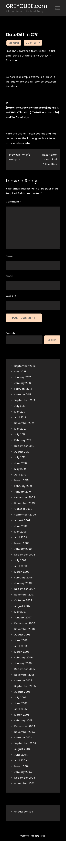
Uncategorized (23, 811)
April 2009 (20, 537)
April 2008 (20, 566)
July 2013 (20, 406)
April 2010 (20, 474)
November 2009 (24, 503)
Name (10, 256)
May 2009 (20, 531)
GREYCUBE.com (26, 6)
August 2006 (22, 634)
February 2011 (22, 440)
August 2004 (22, 749)
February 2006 (23, 657)
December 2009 (24, 497)
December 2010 (24, 446)
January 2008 (23, 583)
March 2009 (22, 543)
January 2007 (23, 617)
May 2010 (20, 469)
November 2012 (24, 423)
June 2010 (20, 463)
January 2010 (22, 491)
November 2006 (24, 629)
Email (9, 276)
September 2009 (25, 514)
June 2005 (21, 703)
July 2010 (20, 457)
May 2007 (20, 612)
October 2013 (22, 394)
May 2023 (20, 371)
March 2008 (22, 572)
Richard (14, 43)
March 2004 (22, 766)
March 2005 (21, 714)
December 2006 (24, 623)
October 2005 (23, 680)
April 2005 (20, 709)
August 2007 (22, 606)
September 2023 (25, 366)
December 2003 (24, 777)
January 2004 (23, 772)
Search (10, 333)
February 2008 (23, 577)
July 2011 (19, 434)
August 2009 (22, 520)
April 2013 (20, 417)
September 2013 (24, 400)
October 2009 (23, 509)
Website (11, 296)
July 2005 (20, 697)
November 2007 (24, 594)
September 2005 (25, 686)
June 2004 (21, 754)
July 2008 (20, 560)
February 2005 (23, 720)
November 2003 (24, 783)
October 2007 (23, 600)
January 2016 (22, 383)
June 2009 (21, 526)
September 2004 (25, 743)
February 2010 (23, 486)
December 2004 (24, 726)
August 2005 (22, 692)
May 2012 (20, 428)
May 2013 (20, 411)
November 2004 (24, 732)
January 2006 (23, 663)
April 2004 (20, 760)
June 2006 (21, 640)
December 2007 (24, 589)
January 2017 (22, 377)
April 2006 (20, 646)
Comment (13, 201)
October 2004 (23, 737)
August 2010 (22, 451)
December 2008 (24, 554)
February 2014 (23, 388)
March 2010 (21, 480)
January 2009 (23, 549)
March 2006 (22, 652)
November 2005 (24, 674)
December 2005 (24, 669)
